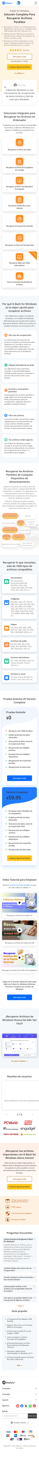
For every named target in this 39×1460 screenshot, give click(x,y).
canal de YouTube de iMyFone (20, 885)
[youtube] (17, 1405)
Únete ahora (32, 1416)
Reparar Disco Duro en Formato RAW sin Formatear (19, 1326)
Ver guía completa (18, 1061)
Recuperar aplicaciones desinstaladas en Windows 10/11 (20, 1352)
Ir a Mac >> (19, 73)
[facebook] (21, 1405)
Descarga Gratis (19, 997)
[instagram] (34, 1405)
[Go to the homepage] (8, 3)
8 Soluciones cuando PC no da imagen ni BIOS (19, 1332)
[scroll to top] (35, 1440)
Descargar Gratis (19, 57)
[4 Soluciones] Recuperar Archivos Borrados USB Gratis (20, 1358)
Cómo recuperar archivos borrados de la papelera (17, 1338)
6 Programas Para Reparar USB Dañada (19, 1320)
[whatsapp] (30, 1405)
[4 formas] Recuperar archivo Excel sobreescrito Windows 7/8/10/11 (18, 1345)
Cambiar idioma (19, 1423)
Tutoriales (6, 1394)
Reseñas (26, 50)
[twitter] (26, 1405)
